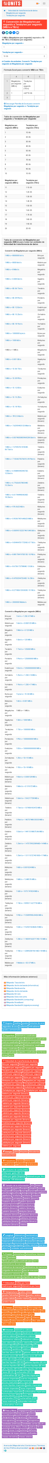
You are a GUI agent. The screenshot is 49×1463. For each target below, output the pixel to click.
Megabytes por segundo (16, 13)
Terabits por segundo (11, 1071)
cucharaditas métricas (12, 1405)
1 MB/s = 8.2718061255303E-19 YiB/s (20, 590)
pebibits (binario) (26, 1205)
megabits (6, 1189)
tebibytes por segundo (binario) (16, 1129)
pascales (12, 1257)
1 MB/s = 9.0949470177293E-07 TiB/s (20, 542)
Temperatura (11, 1292)
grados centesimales (11, 1030)
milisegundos (8, 1311)
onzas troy (14, 1430)
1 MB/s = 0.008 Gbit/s (13, 279)
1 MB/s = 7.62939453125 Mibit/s (18, 426)
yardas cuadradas (27, 1049)
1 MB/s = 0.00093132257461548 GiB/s (20, 531)
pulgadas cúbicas (22, 1343)
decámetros (7, 1239)
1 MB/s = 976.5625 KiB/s (14, 507)
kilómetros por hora (30, 1286)
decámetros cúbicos (32, 1333)
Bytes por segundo (31, 1077)
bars (4, 1257)
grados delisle (8, 1298)
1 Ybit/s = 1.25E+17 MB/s (26, 685)
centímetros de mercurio (35, 1267)
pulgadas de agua (30, 1277)
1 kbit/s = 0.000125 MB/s (26, 623)
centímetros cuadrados (12, 1045)
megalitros (36, 1343)
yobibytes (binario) (10, 1224)
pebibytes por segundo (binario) (16, 1133)
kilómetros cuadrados (26, 1036)
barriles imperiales (31, 1375)
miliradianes (34, 1026)
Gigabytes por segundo (12, 1084)
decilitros (6, 1349)
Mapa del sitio (18, 1446)
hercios (20, 1161)
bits (32, 1185)
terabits (24, 1189)
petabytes (26, 1195)
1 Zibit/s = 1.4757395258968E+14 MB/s (32, 843)
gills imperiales (26, 1382)
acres (11, 1055)
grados (25, 1023)
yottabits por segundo (12, 1077)
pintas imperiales (10, 1382)
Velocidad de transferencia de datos (22, 11)
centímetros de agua (11, 1277)
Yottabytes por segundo (35, 1090)
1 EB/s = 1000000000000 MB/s (28, 748)
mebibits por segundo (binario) (16, 1097)
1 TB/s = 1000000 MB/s (25, 729)
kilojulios (24, 1152)
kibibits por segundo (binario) (15, 1093)
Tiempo (8, 1308)
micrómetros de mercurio (13, 1264)
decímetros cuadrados (30, 1042)
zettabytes (7, 1198)
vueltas (17, 1023)
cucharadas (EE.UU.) (25, 1372)
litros (35, 1346)
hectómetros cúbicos (11, 1333)
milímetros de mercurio (12, 1267)
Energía (8, 1152)
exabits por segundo (11, 1074)
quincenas (16, 1314)
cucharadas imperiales (12, 1392)
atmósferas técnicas (35, 1254)
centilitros (16, 1349)
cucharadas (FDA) (10, 1398)
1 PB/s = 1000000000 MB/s (27, 739)
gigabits (15, 1189)
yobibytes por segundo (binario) (16, 1142)
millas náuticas (31, 1245)
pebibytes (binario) (28, 1218)
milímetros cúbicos (30, 1339)
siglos (28, 1317)
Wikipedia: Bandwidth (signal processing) (22, 1005)
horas (37, 1311)
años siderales (8, 1324)
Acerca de (8, 1446)
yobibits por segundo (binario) (15, 1116)
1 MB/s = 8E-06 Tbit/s (14, 288)
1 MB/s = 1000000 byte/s (15, 333)
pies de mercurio (30, 1270)
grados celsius (25, 1292)
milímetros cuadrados (34, 1045)
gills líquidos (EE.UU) (11, 1369)
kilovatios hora (9, 1155)
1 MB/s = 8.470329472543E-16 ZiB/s (19, 578)
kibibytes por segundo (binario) (16, 1120)
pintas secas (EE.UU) (32, 1356)
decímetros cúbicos (26, 1336)
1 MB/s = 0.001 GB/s (13, 359)
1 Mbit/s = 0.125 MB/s (25, 630)
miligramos (32, 1417)
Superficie (9, 1036)
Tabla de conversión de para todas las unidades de (24, 242)
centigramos (20, 1417)
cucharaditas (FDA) (28, 1398)
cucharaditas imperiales (35, 1392)
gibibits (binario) (27, 1202)
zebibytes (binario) (28, 1221)
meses (25, 1314)
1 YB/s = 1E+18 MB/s (24, 767)
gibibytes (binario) (29, 1215)
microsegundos (35, 1308)
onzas (5, 1430)
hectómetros (31, 1235)
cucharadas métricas (26, 1401)
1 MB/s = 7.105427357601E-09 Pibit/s (20, 459)
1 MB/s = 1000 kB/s (13, 340)
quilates (23, 1430)
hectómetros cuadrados (13, 1039)
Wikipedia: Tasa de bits (15, 983)
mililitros (26, 1349)
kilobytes (31, 1192)
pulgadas (19, 1245)
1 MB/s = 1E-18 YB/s (13, 407)
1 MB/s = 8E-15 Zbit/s (13, 314)
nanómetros (31, 1242)
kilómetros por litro (35, 1176)
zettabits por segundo (32, 1074)
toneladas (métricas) (11, 1424)
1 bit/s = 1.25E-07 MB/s (25, 616)
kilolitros (6, 1346)
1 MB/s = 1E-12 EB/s (13, 388)
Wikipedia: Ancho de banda (16, 991)
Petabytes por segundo (12, 1087)
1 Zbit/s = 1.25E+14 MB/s (26, 675)
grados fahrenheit (10, 1295)
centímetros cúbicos (11, 1339)
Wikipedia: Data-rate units (16, 997)
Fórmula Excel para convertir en (23, 70)
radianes (23, 1026)
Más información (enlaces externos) (20, 977)
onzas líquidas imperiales (13, 1385)
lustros (28, 1321)
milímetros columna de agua (15, 1274)
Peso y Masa (10, 1410)
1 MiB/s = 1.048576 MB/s (26, 879)
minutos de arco (37, 1023)
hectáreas (41, 1052)
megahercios (8, 1164)
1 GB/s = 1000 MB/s (24, 720)
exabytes (36, 1195)
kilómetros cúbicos (23, 1330)
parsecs (42, 1245)
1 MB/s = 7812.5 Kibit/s (14, 416)
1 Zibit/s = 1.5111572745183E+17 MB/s (32, 855)
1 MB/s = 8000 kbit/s (13, 262)
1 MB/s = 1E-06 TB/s (13, 369)
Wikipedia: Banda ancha (15, 988)
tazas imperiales (27, 1388)
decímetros (27, 1239)
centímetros (39, 1239)
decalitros (27, 1346)
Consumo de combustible (16, 1170)
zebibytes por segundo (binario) (16, 1139)
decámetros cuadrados (35, 1039)
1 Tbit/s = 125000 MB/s (25, 649)
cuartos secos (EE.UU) (12, 1356)
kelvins (23, 1295)
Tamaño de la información (17, 1185)
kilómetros (20, 1235)
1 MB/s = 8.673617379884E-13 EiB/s (19, 566)
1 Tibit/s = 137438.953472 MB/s (29, 808)
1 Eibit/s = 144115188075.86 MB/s (30, 832)
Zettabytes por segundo (13, 1090)
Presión (8, 1254)
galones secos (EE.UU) (33, 1352)
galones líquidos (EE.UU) (35, 1362)
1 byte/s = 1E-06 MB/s (25, 694)
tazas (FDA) (27, 1395)
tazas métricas (9, 1401)
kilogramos (37, 1410)
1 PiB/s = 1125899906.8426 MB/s (29, 915)
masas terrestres (10, 1437)
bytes (23, 1192)
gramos (31, 1414)
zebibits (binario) (26, 1208)
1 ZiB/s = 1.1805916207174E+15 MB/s (31, 939)
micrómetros (19, 1242)
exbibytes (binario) (10, 1221)
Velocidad (9, 1283)
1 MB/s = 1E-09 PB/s (13, 378)
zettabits (6, 1192)
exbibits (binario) (10, 1208)
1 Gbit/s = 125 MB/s (24, 640)
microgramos (8, 1420)
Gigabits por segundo (33, 1067)
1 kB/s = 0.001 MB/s (24, 701)
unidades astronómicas (21, 1248)
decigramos (7, 1417)
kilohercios (29, 1161)
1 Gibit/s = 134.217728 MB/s (27, 798)
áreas (4, 1055)
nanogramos (21, 1420)
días (43, 1311)
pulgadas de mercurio (12, 1270)
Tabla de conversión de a (22, 118)
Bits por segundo (10, 1064)
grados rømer (8, 1302)
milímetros (7, 1242)
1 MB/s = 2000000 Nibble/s (15, 602)
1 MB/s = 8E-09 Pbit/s (13, 298)
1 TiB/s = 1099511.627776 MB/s (29, 903)
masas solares (25, 1437)
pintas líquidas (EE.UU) (35, 1365)
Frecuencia (10, 1161)
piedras (32, 1427)
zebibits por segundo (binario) (15, 1113)
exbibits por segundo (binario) (15, 1110)
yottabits (16, 1192)
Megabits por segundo (12, 1067)
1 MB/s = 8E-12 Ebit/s (13, 307)
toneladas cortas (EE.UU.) (33, 1424)
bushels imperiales (10, 1388)
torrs (36, 1261)
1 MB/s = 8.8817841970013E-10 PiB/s (20, 554)
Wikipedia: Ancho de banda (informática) (22, 985)
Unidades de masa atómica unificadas (19, 1433)
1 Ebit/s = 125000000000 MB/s (28, 668)
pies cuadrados (9, 1052)
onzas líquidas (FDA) (11, 1395)
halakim (6, 1321)
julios (16, 1152)
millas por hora (22, 1283)
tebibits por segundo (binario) (15, 1103)
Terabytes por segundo (15, 15)
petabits (33, 1189)
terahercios (32, 1164)
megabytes (41, 1192)
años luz (6, 1248)
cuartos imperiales (29, 1379)
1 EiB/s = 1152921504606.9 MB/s (29, 927)
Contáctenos (30, 1446)
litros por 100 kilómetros (13, 1179)
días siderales (38, 1321)
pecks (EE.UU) (8, 1359)
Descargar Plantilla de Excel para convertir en (22, 106)
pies (11, 1245)
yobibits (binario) (10, 1211)
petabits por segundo (32, 1071)
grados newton (22, 1298)
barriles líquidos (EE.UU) (13, 1362)
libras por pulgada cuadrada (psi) (17, 1261)
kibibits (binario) (31, 1198)
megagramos (24, 1410)
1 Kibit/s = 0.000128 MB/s (26, 777)
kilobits (39, 1185)
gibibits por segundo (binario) (15, 1100)
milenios (36, 1317)
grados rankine (34, 1295)
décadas (20, 1317)
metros (17, 1239)
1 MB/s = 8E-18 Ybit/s (13, 324)
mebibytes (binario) (11, 1215)
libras (39, 1427)
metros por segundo (11, 1286)
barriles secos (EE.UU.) (12, 1352)
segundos (20, 1311)
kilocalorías (34, 1152)
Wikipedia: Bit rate (13, 994)
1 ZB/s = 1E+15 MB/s (24, 758)
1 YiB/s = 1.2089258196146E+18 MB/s (31, 951)
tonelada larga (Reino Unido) (15, 1427)
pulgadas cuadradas (26, 1052)
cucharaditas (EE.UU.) (12, 1375)
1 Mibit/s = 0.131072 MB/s (26, 786)
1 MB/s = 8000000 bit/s (14, 255)
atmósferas (19, 1254)
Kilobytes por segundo (12, 1080)
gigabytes (6, 1195)
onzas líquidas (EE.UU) (32, 1369)
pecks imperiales (33, 1385)
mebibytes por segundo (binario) (16, 1123)
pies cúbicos (7, 1343)
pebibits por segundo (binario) (15, 1107)
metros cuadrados (10, 1042)
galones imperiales (10, 1379)
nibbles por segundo (11, 1146)
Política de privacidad (18, 1448)
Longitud (9, 1235)
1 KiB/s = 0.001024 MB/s (26, 867)
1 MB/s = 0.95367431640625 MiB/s (19, 519)
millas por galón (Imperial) (14, 1176)
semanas (6, 1314)
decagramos (21, 1414)
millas (41, 1242)
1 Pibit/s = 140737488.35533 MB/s (30, 820)
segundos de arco (10, 1026)
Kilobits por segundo (28, 1064)
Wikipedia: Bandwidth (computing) (20, 1000)
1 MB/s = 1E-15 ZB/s (13, 397)
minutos (29, 1311)
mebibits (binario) (10, 1202)
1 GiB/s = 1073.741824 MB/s (27, 891)
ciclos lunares (17, 1321)
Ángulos (9, 1023)
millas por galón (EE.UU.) (13, 1173)
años (32, 1314)
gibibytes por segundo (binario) (16, 1126)
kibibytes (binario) (27, 1211)
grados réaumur (38, 1298)
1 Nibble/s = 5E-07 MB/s (25, 963)
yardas (5, 1245)
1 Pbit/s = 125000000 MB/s (27, 659)
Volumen (9, 1330)
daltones (32, 1430)
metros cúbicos (9, 1336)
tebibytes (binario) (10, 1218)
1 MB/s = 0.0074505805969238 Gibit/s (20, 438)
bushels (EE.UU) (23, 1359)
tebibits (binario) (9, 1205)
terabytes (16, 1195)
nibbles (23, 1224)
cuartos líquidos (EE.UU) (13, 1365)
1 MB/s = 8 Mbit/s (12, 270)
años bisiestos (8, 1317)
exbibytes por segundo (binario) (16, 1136)
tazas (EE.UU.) (8, 1372)
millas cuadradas (10, 1049)
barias (42, 1277)
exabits (41, 1189)
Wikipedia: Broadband (14, 1002)
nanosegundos (20, 1308)
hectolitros (16, 1346)
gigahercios (20, 1164)
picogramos (34, 1420)
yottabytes (18, 1198)
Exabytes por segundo (34, 1087)
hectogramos (8, 1414)
